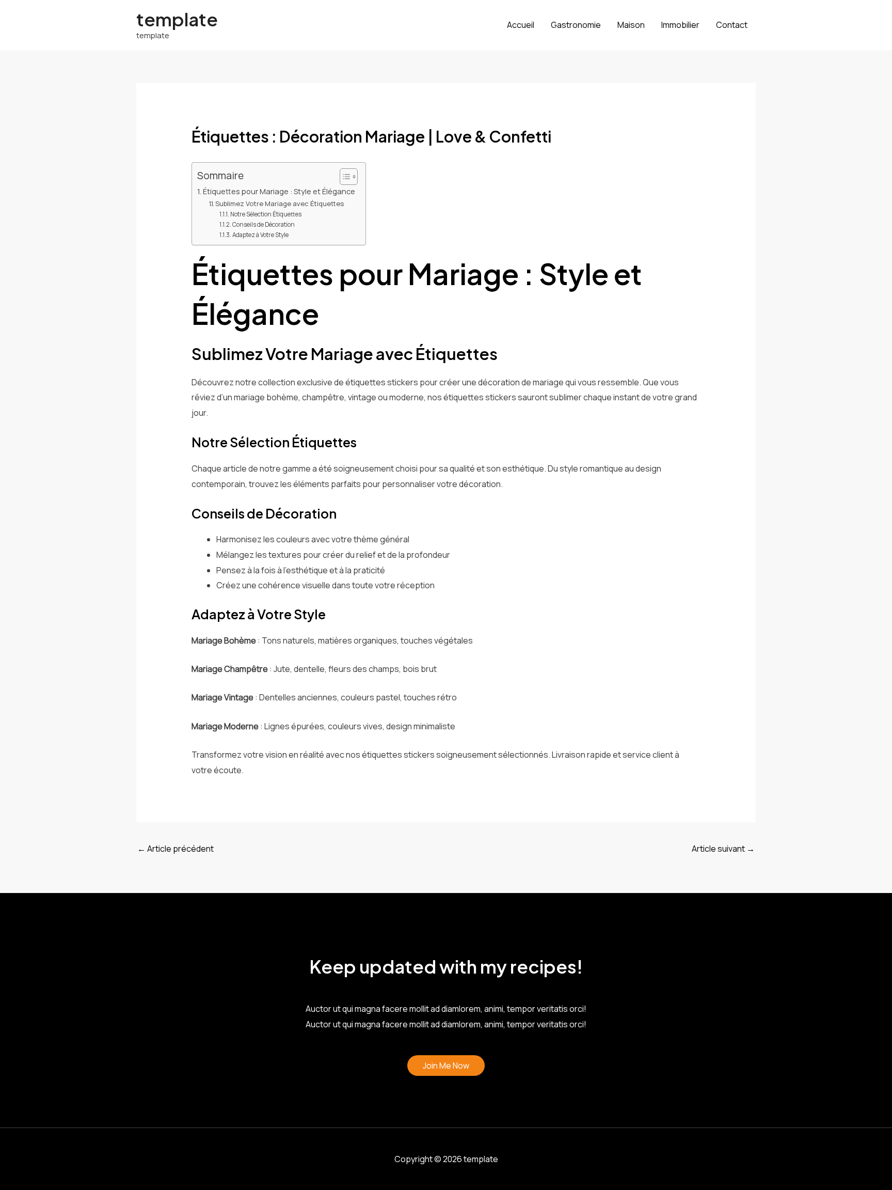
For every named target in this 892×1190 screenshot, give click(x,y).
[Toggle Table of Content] (343, 176)
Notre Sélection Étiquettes (265, 214)
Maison (631, 24)
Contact (731, 24)
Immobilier (680, 24)
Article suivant (723, 848)
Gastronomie (576, 24)
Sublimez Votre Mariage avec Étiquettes (279, 203)
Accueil (520, 24)
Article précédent (175, 848)
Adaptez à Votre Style (260, 235)
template (177, 19)
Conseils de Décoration (263, 225)
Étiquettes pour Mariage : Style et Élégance (279, 191)
